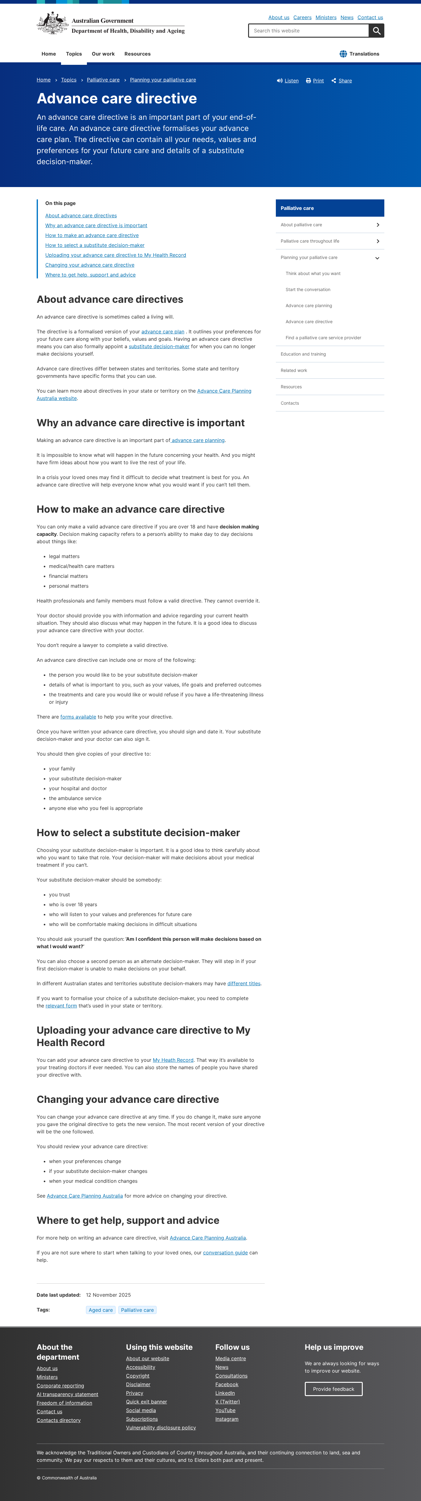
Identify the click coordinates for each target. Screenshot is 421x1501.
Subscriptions (142, 1419)
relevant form (61, 1006)
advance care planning (197, 440)
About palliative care (301, 224)
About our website (147, 1358)
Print (318, 80)
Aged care (101, 1310)
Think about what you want (313, 273)
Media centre (230, 1358)
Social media (141, 1410)
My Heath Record (173, 1060)
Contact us (370, 17)
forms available (78, 717)
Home (49, 54)
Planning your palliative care (163, 80)
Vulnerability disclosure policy (161, 1427)
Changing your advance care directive (89, 265)
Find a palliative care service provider (323, 337)
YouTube (225, 1410)
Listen (292, 80)
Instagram (227, 1419)
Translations (364, 54)
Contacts (290, 403)
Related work (294, 370)
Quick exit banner (146, 1402)
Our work (103, 54)
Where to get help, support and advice (90, 275)
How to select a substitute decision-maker (95, 245)
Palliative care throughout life (310, 241)
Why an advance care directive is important (96, 225)
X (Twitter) (227, 1402)
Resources (138, 54)
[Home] (111, 23)
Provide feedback (333, 1389)
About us (278, 17)
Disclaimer (138, 1384)
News (347, 17)
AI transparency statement (67, 1394)
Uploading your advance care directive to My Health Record (115, 255)
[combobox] (309, 30)
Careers (302, 17)
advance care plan (162, 331)
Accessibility (140, 1367)
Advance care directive (309, 321)
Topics (74, 54)
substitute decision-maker (159, 346)
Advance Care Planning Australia (85, 1196)
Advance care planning (309, 305)
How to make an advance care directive (92, 235)
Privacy (134, 1393)
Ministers (326, 17)
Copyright (137, 1376)
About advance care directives (81, 215)
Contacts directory (59, 1420)
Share (345, 80)
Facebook (227, 1384)
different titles (243, 983)
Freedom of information (64, 1403)
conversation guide (225, 1252)
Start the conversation (308, 289)
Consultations (231, 1376)
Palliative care (103, 80)
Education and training (303, 353)
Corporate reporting (60, 1385)
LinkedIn (225, 1393)
